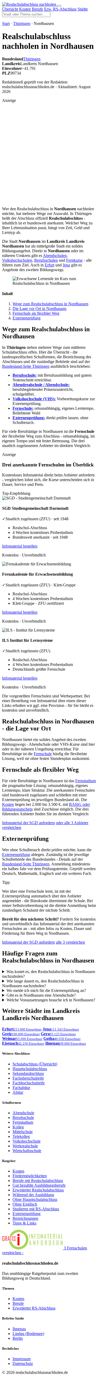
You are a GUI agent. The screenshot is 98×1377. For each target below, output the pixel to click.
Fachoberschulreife (28, 1078)
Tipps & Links (24, 1223)
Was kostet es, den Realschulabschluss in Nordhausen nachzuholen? (48, 974)
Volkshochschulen (17, 260)
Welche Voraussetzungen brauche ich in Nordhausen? (51, 1000)
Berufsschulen (46, 260)
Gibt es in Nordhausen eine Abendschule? (41, 995)
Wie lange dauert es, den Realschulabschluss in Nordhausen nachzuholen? (43, 983)
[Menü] (59, 6)
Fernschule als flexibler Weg (36, 313)
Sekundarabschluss (28, 1073)
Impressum (22, 1359)
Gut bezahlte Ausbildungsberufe (39, 1185)
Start (6, 23)
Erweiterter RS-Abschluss (34, 1308)
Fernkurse (74, 260)
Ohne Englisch (25, 1204)
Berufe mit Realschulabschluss (38, 1180)
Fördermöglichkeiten (30, 1176)
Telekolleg (21, 1136)
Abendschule (23, 1113)
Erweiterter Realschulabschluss (38, 1190)
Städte (83, 9)
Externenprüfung (27, 318)
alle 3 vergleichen (70, 942)
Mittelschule (23, 1131)
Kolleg (18, 1127)
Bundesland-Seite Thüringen (25, 366)
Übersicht (10, 9)
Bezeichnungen (25, 1218)
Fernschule (43, 753)
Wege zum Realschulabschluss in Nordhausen (50, 304)
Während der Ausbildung (33, 1194)
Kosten (25, 9)
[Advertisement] (49, 152)
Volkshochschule (27, 1141)
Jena (66, 265)
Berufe (37, 9)
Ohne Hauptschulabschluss (35, 1199)
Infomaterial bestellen (19, 546)
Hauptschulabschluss (30, 1068)
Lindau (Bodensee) (28, 1333)
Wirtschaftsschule (27, 1150)
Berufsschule (23, 1117)
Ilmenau (19, 1329)
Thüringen (21, 23)
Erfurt (49, 265)
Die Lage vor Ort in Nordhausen (39, 308)
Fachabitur (21, 1087)
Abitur (18, 1092)
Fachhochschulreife (29, 1083)
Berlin (18, 1338)
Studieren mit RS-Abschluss (36, 1209)
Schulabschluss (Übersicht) (35, 1064)
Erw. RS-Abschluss (60, 9)
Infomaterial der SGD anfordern (28, 823)
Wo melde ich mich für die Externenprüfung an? (46, 990)
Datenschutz (23, 1363)
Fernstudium (85, 781)
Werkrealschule (25, 1146)
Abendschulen (55, 255)
